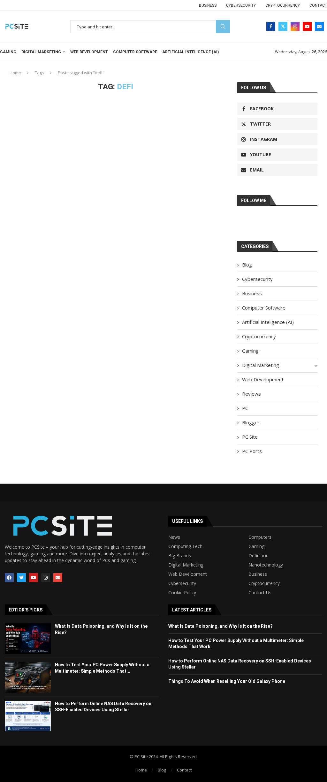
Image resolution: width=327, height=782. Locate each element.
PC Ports (252, 451)
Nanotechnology (265, 565)
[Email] (319, 26)
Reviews (251, 394)
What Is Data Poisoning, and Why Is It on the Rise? (220, 626)
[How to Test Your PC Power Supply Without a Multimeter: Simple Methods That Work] (28, 677)
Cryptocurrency (282, 5)
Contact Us (259, 592)
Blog (247, 264)
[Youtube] (307, 26)
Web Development (89, 52)
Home (15, 73)
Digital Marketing (41, 52)
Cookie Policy (182, 592)
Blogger (251, 422)
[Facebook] (270, 26)
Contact (318, 5)
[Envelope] (57, 577)
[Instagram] (295, 26)
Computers (259, 537)
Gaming (8, 52)
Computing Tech (185, 546)
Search (223, 26)
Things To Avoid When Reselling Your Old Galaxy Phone (226, 681)
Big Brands (179, 555)
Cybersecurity (241, 5)
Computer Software (135, 52)
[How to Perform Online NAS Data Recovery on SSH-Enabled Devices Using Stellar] (28, 716)
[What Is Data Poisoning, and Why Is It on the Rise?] (28, 638)
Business (208, 5)
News (174, 537)
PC (245, 408)
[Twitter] (282, 26)
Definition (258, 555)
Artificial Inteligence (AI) (190, 52)
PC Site (250, 437)
